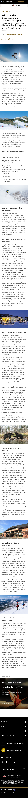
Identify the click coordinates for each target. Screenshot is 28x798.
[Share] (12, 39)
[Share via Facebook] (6, 39)
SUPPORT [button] (3, 726)
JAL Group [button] (4, 721)
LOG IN (20, 1)
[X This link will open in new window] (10, 762)
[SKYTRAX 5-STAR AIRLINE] (12, 752)
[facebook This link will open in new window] (6, 762)
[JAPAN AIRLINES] (7, 2)
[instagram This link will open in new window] (2, 762)
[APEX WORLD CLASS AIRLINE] (12, 745)
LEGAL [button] (3, 731)
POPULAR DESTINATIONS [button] (7, 735)
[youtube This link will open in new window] (15, 762)
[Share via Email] (2, 39)
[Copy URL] (9, 39)
